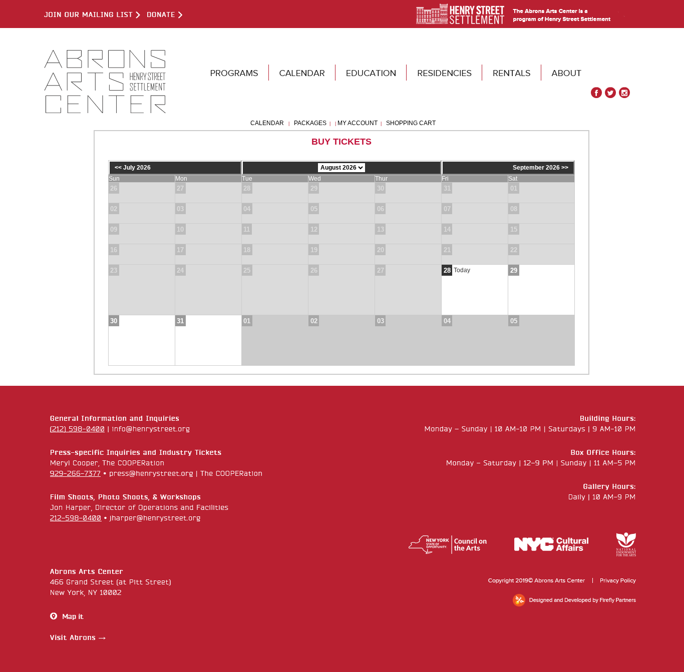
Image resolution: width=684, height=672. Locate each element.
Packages (310, 123)
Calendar (267, 123)
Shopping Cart (411, 123)
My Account (357, 123)
